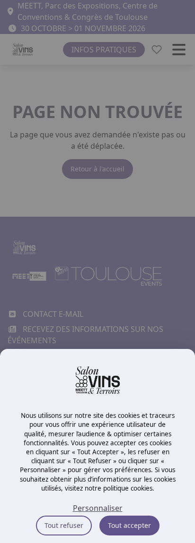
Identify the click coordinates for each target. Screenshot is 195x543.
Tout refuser (63, 525)
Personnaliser (98, 508)
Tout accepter (129, 525)
